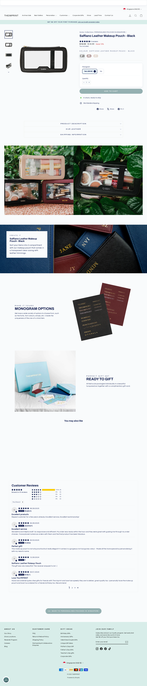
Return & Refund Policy (40, 636)
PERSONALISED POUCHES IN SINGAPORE (109, 32)
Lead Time (98, 15)
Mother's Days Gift (67, 646)
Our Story (7, 633)
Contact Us (109, 15)
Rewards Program (10, 640)
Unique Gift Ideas (67, 643)
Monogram (86, 67)
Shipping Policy (37, 640)
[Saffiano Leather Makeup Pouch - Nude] (95, 56)
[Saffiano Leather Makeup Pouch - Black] (82, 56)
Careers (7, 643)
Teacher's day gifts (67, 653)
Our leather (73, 129)
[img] (23, 508)
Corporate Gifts (78, 15)
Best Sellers (38, 15)
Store (89, 15)
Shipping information (73, 134)
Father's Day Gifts (67, 650)
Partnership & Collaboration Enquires (42, 644)
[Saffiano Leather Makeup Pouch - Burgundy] (89, 56)
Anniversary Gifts (67, 636)
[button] (85, 41)
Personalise (50, 15)
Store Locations (10, 636)
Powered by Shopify (73, 677)
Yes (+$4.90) (88, 71)
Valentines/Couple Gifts (69, 640)
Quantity (85, 78)
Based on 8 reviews (19, 492)
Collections (89, 32)
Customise (64, 15)
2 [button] (72, 588)
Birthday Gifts (65, 633)
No (101, 71)
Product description (74, 123)
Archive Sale (26, 15)
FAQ (34, 633)
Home (82, 32)
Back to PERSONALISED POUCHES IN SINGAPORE (75, 611)
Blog (6, 646)
